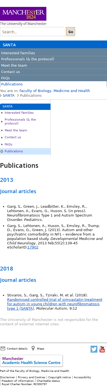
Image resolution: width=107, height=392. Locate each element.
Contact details (17, 348)
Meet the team (14, 65)
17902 (32, 247)
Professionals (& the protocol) (27, 59)
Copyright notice (59, 377)
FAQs (5, 78)
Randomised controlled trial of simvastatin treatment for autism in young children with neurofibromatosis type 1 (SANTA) (54, 304)
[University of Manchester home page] (44, 17)
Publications (12, 84)
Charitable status (48, 380)
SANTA (9, 44)
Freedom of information (18, 380)
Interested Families (18, 53)
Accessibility (82, 377)
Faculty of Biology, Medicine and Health (54, 91)
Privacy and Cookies (31, 377)
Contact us (10, 72)
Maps (40, 348)
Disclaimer (7, 377)
